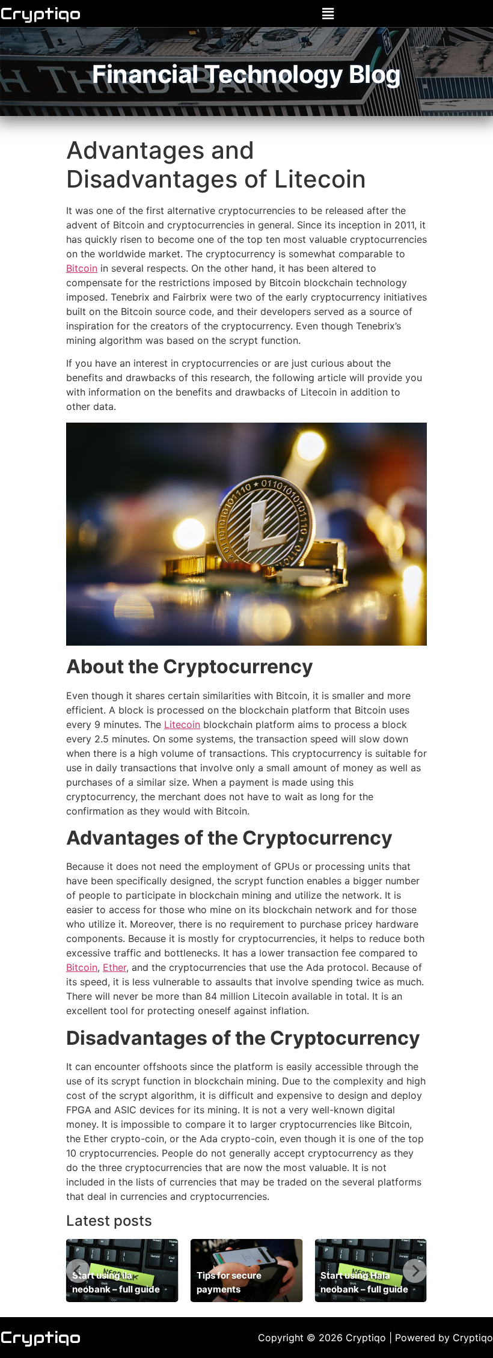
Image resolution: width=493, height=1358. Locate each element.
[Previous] (78, 1271)
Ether (114, 967)
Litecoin (182, 724)
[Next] (415, 1271)
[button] (327, 13)
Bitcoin (81, 268)
